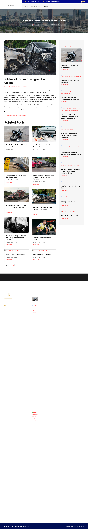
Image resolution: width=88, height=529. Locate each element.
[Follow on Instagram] (84, 2)
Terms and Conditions (78, 526)
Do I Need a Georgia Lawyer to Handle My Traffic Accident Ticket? (16, 238)
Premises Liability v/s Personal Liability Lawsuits (16, 176)
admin (7, 86)
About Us (32, 6)
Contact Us (46, 6)
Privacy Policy (69, 526)
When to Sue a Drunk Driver (42, 254)
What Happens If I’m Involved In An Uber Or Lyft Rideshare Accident (43, 177)
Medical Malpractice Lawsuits (16, 254)
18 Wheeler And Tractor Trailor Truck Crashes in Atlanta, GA (16, 206)
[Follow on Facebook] (82, 2)
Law (19, 86)
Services (38, 6)
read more (9, 152)
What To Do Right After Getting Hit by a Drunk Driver (43, 208)
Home (26, 6)
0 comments (24, 86)
